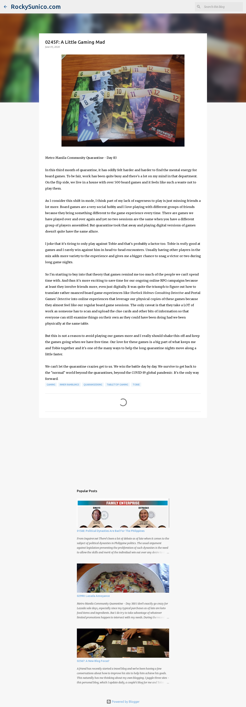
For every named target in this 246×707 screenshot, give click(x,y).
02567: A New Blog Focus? (93, 660)
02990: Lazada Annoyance (93, 595)
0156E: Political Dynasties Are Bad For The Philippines (111, 530)
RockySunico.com (36, 6)
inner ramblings (69, 384)
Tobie (136, 384)
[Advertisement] (123, 450)
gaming (51, 384)
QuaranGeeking (93, 384)
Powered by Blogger (125, 701)
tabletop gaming (117, 384)
